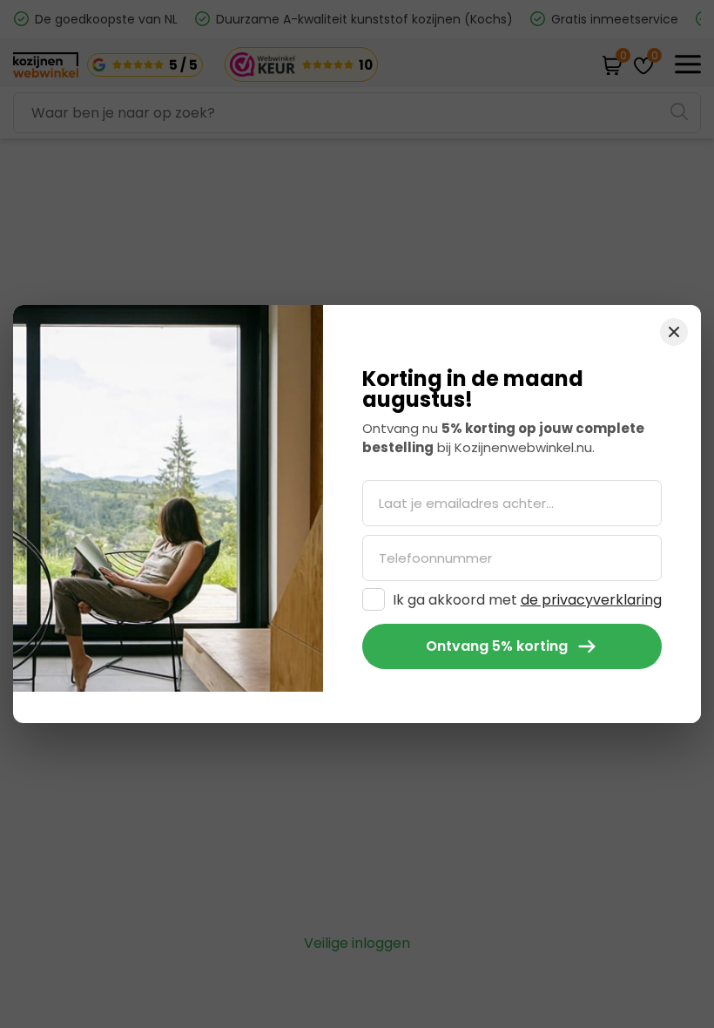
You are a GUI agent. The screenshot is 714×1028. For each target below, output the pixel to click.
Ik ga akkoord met (527, 600)
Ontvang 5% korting (497, 646)
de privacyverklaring (591, 600)
